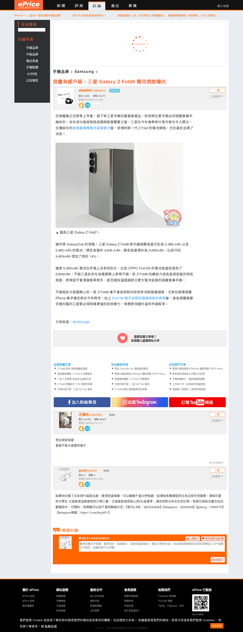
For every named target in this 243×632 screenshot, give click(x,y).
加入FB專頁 (82, 402)
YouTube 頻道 (165, 600)
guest (88, 470)
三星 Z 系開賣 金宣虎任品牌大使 (74, 379)
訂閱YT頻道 (197, 402)
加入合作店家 (97, 596)
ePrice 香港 (28, 600)
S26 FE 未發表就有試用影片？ (89, 15)
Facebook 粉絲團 (167, 596)
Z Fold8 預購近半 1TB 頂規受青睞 (74, 384)
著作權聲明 (28, 605)
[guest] (65, 478)
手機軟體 (32, 67)
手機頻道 (60, 600)
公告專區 (32, 80)
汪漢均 (90, 414)
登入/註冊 (223, 6)
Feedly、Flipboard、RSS (171, 605)
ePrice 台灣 (28, 596)
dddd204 (92, 90)
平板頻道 (60, 605)
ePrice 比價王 (28, 5)
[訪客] (65, 547)
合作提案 (94, 610)
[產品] (114, 5)
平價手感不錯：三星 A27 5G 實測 (74, 389)
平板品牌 (32, 54)
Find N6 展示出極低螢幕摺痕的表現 (139, 298)
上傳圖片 (194, 538)
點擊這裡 (51, 626)
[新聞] (60, 5)
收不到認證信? (131, 610)
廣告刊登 (94, 600)
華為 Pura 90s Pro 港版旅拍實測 (131, 368)
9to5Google (81, 321)
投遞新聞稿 (96, 605)
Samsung (84, 71)
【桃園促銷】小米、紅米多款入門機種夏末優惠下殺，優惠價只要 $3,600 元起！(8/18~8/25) (141, 15)
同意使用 (216, 625)
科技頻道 (60, 610)
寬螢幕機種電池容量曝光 (91, 127)
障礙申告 (128, 600)
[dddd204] (65, 98)
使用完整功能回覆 (214, 538)
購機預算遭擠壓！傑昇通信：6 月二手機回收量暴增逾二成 (193, 15)
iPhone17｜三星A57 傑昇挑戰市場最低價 (37, 15)
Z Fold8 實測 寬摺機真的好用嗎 (131, 389)
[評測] (78, 5)
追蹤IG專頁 (139, 402)
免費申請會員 (131, 596)
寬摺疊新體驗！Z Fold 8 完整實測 (74, 373)
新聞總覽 (60, 596)
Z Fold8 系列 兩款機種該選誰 (72, 368)
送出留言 (217, 560)
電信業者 (32, 60)
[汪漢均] (65, 422)
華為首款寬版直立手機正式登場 (188, 373)
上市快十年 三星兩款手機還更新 (188, 384)
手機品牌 (32, 47)
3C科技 (32, 73)
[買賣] (132, 5)
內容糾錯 (128, 605)
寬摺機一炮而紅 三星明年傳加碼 (188, 389)
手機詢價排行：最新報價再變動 (188, 379)
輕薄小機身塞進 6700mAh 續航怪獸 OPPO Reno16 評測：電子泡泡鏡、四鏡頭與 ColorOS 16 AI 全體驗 (141, 373)
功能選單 (216, 96)
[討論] (96, 6)
